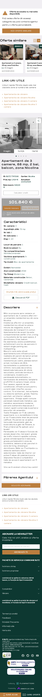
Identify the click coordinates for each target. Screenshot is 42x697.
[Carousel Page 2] (18, 156)
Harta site (6, 630)
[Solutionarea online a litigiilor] (21, 671)
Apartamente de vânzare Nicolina (19, 98)
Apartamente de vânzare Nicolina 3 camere (20, 106)
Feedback (6, 618)
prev (35, 40)
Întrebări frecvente (10, 622)
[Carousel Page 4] (23, 156)
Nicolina (28, 176)
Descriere (12, 307)
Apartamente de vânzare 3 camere (20, 101)
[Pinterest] (32, 655)
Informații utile (8, 626)
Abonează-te (21, 552)
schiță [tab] (21, 151)
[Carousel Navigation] (37, 40)
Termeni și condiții (9, 614)
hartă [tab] (35, 151)
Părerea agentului (18, 477)
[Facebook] (23, 655)
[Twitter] (27, 655)
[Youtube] (37, 656)
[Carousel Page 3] (21, 156)
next (38, 40)
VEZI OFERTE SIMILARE (21, 31)
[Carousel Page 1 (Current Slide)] (16, 156)
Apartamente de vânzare (16, 94)
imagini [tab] (7, 151)
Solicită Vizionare (11, 208)
